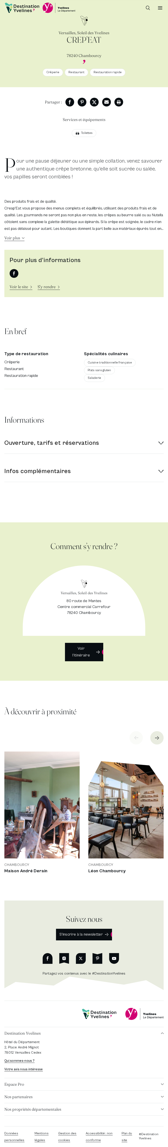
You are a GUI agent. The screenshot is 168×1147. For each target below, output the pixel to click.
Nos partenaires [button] (18, 1096)
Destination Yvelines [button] (22, 1033)
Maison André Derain (25, 871)
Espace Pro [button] (14, 1084)
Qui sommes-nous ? (19, 1061)
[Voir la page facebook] (14, 273)
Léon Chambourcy (107, 871)
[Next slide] (157, 738)
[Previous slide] (136, 738)
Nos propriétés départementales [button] (32, 1109)
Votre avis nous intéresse (23, 1069)
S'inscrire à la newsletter (81, 934)
